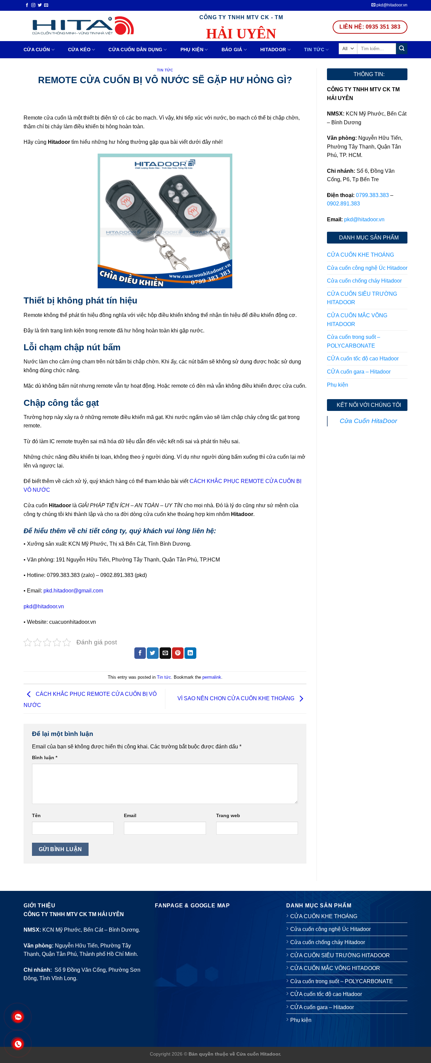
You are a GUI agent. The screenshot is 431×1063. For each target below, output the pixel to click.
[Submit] (401, 49)
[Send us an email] (46, 5)
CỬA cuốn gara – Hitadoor (359, 372)
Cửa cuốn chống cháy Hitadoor (364, 281)
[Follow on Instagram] (33, 5)
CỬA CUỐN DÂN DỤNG (135, 49)
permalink (211, 677)
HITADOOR (273, 49)
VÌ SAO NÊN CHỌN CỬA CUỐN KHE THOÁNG (236, 698)
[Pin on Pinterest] (178, 653)
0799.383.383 (372, 195)
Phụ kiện (337, 385)
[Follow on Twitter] (40, 5)
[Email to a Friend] (165, 653)
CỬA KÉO (79, 49)
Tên (36, 815)
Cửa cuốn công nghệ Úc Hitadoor (367, 268)
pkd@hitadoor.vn (391, 5)
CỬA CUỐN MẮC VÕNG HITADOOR (357, 320)
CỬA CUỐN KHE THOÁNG (360, 255)
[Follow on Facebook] (27, 5)
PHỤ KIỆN (191, 49)
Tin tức (314, 49)
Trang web (228, 815)
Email (130, 815)
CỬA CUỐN (37, 49)
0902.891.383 (343, 203)
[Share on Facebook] (140, 653)
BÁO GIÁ (232, 49)
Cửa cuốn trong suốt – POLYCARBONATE (353, 341)
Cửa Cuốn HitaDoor (368, 420)
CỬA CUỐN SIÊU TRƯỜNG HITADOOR (362, 298)
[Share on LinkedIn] (190, 653)
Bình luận (44, 757)
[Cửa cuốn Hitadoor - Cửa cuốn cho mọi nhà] (82, 25)
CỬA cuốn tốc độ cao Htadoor (363, 358)
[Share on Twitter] (152, 653)
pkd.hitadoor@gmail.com (73, 590)
